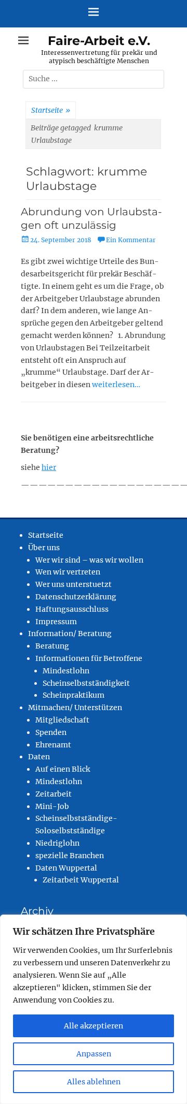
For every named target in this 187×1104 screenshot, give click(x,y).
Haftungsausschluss (72, 609)
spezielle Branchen (69, 855)
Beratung (52, 646)
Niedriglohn (57, 843)
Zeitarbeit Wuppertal (81, 880)
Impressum (56, 621)
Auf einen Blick (62, 769)
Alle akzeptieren (93, 1026)
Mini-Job (52, 806)
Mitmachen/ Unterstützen (75, 707)
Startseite (50, 110)
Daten (39, 756)
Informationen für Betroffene (88, 658)
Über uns (44, 547)
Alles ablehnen (94, 1081)
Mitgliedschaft (62, 720)
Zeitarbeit (53, 794)
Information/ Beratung (70, 633)
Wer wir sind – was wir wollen (89, 560)
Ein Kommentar (131, 240)
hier (49, 467)
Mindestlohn (66, 670)
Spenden (50, 732)
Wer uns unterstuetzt (73, 584)
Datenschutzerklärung (75, 596)
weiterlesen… (116, 384)
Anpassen (93, 1053)
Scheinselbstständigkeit (86, 683)
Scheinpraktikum (73, 695)
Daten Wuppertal (66, 868)
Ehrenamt (53, 744)
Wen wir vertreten (67, 572)
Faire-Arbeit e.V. (99, 40)
